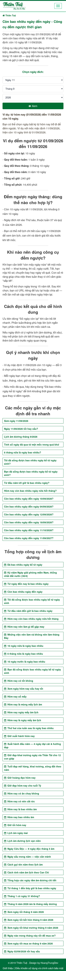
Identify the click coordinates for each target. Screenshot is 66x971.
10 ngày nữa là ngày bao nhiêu (25, 645)
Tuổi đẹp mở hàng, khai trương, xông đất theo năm (32, 768)
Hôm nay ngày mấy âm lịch (22, 712)
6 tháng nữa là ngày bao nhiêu (25, 653)
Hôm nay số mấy (17, 696)
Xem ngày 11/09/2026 (16, 421)
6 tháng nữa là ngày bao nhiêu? (22, 452)
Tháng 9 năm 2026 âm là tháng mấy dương (32, 904)
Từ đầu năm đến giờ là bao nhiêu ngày (29, 611)
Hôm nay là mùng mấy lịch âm (24, 704)
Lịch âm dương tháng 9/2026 (20, 436)
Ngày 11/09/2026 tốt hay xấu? (21, 428)
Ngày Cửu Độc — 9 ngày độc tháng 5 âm (30, 848)
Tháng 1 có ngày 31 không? (23, 896)
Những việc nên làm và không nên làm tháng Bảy (31, 636)
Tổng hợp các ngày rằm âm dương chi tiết (31, 880)
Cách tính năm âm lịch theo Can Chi (28, 872)
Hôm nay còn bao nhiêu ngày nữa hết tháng (33, 618)
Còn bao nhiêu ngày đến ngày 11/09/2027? (28, 538)
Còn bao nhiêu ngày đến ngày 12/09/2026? (28, 514)
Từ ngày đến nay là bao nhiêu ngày (28, 583)
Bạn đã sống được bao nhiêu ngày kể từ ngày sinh (32, 671)
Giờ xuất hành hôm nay (21, 736)
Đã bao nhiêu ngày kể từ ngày (24, 564)
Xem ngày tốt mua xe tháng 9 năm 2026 (30, 943)
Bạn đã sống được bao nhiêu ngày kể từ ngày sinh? (31, 473)
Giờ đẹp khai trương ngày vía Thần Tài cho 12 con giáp (32, 756)
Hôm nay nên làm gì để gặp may (25, 626)
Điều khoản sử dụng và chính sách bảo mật (39, 968)
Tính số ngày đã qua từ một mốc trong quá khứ (31, 444)
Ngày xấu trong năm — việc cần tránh (29, 856)
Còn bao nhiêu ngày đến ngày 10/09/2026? (28, 498)
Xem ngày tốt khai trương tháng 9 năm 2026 (32, 927)
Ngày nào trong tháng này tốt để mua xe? (31, 935)
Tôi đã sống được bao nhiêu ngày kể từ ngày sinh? (30, 462)
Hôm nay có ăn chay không (23, 793)
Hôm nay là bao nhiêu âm (22, 809)
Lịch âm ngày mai (17, 833)
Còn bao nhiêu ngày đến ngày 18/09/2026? (28, 522)
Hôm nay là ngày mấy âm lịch (24, 720)
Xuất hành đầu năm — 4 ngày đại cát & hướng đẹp (32, 745)
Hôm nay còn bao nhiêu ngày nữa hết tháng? (30, 490)
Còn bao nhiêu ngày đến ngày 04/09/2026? (28, 506)
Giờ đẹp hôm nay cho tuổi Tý (24, 785)
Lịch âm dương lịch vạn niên (24, 840)
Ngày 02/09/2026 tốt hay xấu (23, 951)
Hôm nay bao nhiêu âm (20, 817)
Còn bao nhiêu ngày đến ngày (24, 591)
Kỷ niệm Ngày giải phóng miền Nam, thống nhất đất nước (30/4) (30, 574)
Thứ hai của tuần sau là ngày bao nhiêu (30, 728)
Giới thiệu (8, 968)
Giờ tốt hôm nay (16, 825)
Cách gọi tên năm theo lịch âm (25, 864)
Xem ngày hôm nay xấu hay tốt (25, 688)
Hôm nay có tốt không (20, 680)
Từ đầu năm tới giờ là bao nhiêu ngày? (26, 482)
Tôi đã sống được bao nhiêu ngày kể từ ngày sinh (32, 601)
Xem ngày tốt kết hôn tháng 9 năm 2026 (30, 919)
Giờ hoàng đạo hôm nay (21, 777)
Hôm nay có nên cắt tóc (21, 801)
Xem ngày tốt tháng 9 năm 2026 (25, 912)
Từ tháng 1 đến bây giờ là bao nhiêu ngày (31, 888)
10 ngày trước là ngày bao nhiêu (26, 661)
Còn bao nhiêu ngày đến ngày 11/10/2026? (28, 530)
